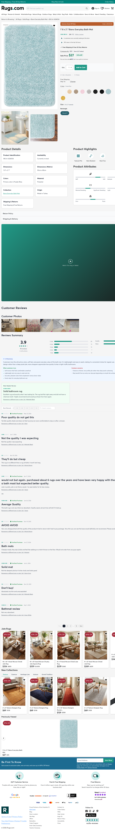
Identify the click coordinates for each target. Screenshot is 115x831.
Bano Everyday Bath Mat (39, 19)
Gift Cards (32, 809)
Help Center (61, 814)
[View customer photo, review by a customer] (7, 325)
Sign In (97, 8)
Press (59, 823)
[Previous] (3, 649)
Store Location (33, 814)
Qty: (63, 67)
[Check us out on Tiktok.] (93, 811)
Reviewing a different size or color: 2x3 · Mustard (15, 552)
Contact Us (61, 807)
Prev (59, 626)
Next (81, 626)
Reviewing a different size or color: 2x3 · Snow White (16, 615)
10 (76, 626)
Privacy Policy (81, 767)
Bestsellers (32, 821)
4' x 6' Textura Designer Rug (12, 708)
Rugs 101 (60, 816)
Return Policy (61, 818)
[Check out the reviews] (92, 821)
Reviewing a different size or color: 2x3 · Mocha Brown (16, 465)
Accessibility (61, 821)
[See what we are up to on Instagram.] (90, 811)
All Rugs (4, 14)
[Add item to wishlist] (24, 633)
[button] (54, 25)
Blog (30, 812)
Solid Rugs (26, 19)
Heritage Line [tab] (25, 674)
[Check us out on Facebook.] (87, 811)
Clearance (110, 14)
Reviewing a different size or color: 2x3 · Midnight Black (19, 399)
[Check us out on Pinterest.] (97, 811)
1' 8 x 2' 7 (64, 113)
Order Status (109, 2)
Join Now (108, 760)
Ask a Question (66, 75)
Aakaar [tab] (35, 674)
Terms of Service (92, 767)
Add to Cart (80, 67)
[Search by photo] (28, 8)
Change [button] (72, 81)
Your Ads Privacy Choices (10, 821)
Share (78, 75)
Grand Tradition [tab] (47, 674)
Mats (71, 14)
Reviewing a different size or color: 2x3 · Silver (14, 423)
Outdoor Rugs (47, 14)
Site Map (32, 816)
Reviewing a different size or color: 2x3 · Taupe (14, 490)
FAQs (59, 812)
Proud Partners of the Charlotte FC (39, 807)
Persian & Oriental (14, 14)
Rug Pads (65, 14)
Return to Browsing (7, 19)
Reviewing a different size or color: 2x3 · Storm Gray (16, 573)
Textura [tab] (5, 674)
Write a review (79, 34)
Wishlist (107, 8)
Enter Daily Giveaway (35, 825)
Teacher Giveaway (34, 828)
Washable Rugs (26, 14)
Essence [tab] (14, 674)
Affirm (31, 818)
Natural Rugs (37, 14)
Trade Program (33, 823)
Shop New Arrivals (57, 2)
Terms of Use (6, 817)
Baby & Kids (57, 14)
